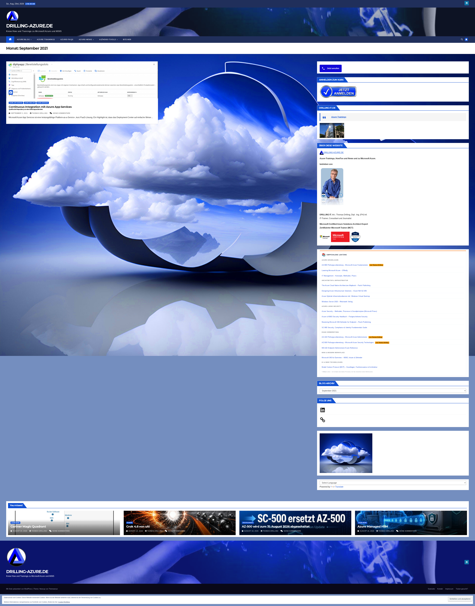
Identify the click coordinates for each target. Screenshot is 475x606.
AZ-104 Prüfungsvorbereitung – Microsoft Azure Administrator (352, 337)
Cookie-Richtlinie (64, 602)
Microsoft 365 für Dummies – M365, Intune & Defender (342, 358)
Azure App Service (16, 102)
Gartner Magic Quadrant (28, 526)
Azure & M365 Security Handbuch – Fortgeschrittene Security (345, 317)
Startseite (431, 589)
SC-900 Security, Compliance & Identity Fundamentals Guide (344, 327)
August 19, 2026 (136, 531)
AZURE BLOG (23, 39)
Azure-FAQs (66, 39)
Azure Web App (30, 102)
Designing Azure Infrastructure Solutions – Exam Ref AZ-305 (344, 291)
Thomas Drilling (40, 113)
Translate (339, 487)
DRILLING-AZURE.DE (29, 26)
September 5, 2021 (19, 113)
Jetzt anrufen (332, 68)
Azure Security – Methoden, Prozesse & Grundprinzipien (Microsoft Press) (349, 311)
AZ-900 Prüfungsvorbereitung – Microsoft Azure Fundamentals (352, 265)
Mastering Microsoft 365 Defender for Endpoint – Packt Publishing (346, 322)
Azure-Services (42, 102)
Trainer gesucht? (462, 589)
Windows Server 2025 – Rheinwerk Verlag (337, 302)
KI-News (129, 522)
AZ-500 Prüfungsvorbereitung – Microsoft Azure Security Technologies (355, 342)
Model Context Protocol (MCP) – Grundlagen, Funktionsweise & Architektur (349, 367)
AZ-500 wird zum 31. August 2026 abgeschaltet (275, 526)
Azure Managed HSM (372, 526)
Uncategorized (248, 522)
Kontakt (440, 589)
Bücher (127, 39)
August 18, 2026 (251, 531)
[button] (462, 39)
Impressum (449, 589)
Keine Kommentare (61, 113)
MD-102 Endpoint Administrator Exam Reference (340, 348)
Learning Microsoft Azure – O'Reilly (335, 270)
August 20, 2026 (20, 531)
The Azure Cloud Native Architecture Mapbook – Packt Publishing (346, 285)
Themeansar (53, 589)
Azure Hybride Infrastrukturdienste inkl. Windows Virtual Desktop (346, 296)
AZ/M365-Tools (107, 39)
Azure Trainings (46, 39)
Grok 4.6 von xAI (138, 526)
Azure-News (86, 39)
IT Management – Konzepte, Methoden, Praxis (339, 276)
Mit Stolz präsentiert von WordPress (19, 589)
